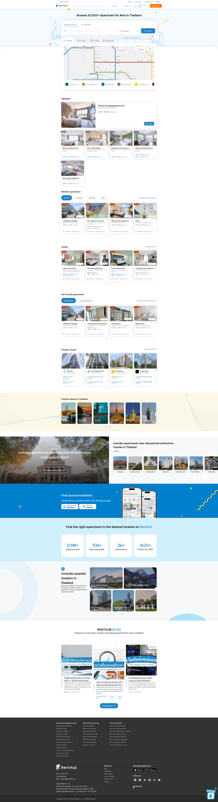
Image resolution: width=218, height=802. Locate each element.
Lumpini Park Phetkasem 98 (144, 371)
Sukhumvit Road (97, 607)
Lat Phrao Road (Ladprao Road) (136, 584)
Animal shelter (68, 300)
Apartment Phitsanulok (89, 741)
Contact (106, 781)
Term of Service (109, 776)
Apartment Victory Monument (65, 750)
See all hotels (149, 246)
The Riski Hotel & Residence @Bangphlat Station (144, 268)
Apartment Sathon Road (63, 736)
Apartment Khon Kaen (89, 739)
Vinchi (137, 220)
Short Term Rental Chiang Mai (118, 739)
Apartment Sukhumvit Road (64, 725)
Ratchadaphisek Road (99, 584)
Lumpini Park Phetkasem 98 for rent (144, 381)
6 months (79, 197)
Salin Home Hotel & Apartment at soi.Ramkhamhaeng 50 (70, 268)
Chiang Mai (131, 419)
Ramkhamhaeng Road (122, 607)
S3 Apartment (116, 323)
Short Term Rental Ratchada (118, 736)
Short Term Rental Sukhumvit (118, 728)
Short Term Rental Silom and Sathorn (120, 731)
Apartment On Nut (61, 733)
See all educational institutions (53, 469)
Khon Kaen (114, 419)
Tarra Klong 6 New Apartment (97, 323)
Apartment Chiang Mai (89, 728)
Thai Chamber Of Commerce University (196, 472)
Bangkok (66, 419)
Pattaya (97, 419)
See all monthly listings (146, 197)
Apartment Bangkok (88, 725)
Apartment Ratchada (62, 755)
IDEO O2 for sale (68, 376)
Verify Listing (108, 773)
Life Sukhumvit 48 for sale (95, 376)
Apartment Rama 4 (61, 744)
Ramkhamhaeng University (135, 472)
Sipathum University (166, 472)
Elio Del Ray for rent (117, 381)
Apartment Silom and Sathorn (64, 741)
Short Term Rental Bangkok (118, 725)
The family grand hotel (94, 268)
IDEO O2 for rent (68, 381)
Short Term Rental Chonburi (118, 741)
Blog (105, 768)
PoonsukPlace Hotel (118, 268)
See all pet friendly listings (145, 300)
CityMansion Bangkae (70, 220)
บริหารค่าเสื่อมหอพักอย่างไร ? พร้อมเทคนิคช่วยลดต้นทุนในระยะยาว (109, 683)
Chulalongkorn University (150, 472)
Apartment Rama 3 (61, 747)
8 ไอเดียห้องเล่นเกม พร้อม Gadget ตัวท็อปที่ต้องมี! (140, 679)
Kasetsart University (120, 472)
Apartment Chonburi (89, 744)
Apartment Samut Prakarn (90, 733)
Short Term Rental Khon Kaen (118, 744)
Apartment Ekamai (61, 728)
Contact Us (138, 1)
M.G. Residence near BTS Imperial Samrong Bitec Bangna (95, 221)
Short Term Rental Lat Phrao (118, 733)
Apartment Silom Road (62, 739)
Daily (103, 197)
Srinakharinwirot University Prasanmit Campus (181, 472)
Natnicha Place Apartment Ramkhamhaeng (120, 221)
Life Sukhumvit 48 (97, 370)
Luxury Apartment (86, 300)
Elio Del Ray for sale (117, 376)
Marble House (140, 323)
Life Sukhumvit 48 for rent (95, 381)
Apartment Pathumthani (90, 736)
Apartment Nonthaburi (89, 731)
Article (130, 1)
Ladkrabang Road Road (145, 607)
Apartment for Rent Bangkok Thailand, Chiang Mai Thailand (64, 5)
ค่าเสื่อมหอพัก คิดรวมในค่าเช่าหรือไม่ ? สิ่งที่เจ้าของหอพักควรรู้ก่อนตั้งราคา (77, 679)
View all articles (107, 705)
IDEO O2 (70, 370)
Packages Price (148, 1)
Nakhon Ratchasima (147, 420)
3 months (92, 197)
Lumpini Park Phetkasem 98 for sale (144, 376)
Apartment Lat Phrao (62, 752)
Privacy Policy (108, 778)
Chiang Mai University (211, 472)
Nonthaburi (83, 419)
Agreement (107, 771)
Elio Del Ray (119, 370)
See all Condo (149, 348)
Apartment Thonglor (62, 731)
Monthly (66, 197)
